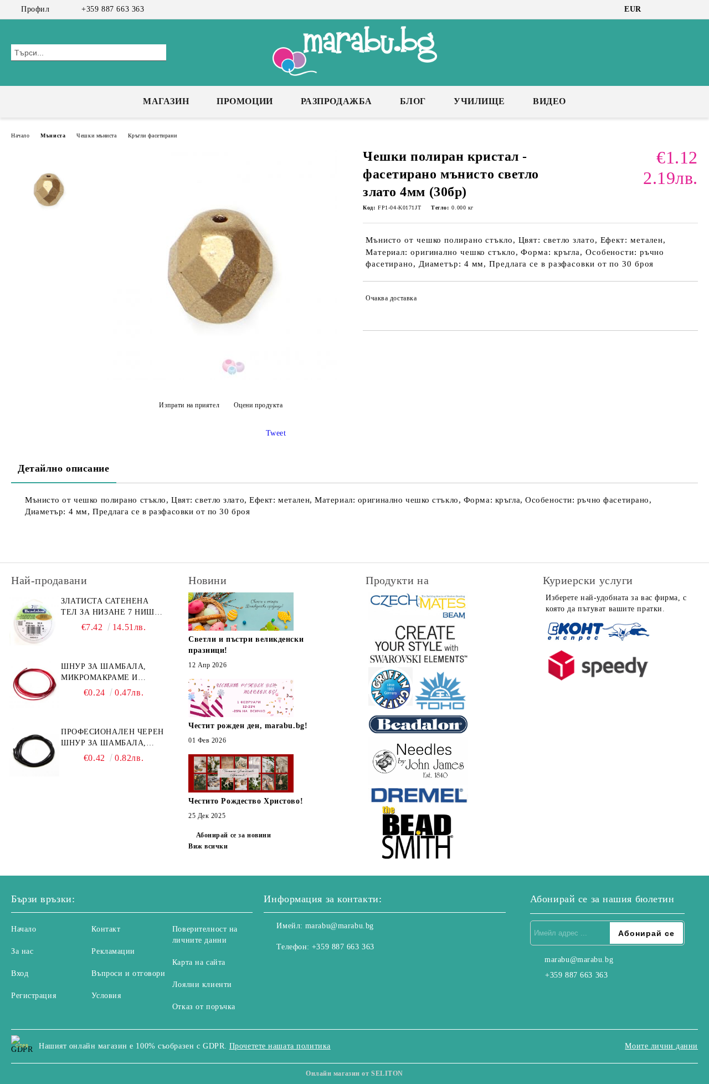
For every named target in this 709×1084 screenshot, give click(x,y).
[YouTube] (692, 9)
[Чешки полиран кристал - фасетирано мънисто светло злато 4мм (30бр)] (220, 378)
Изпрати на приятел (189, 405)
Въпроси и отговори (128, 973)
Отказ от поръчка (203, 1007)
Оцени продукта (258, 405)
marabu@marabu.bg (339, 926)
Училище (479, 101)
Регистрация (33, 995)
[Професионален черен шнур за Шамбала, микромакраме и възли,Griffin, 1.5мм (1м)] (34, 751)
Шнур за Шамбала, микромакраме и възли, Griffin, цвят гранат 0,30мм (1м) (106, 672)
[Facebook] (659, 9)
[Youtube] (321, 969)
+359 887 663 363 (112, 9)
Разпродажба (336, 101)
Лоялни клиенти (202, 984)
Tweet (276, 433)
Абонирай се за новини (233, 835)
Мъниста (52, 135)
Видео (549, 101)
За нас (22, 951)
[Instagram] (675, 9)
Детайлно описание (64, 468)
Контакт (105, 929)
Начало (20, 135)
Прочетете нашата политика (280, 1046)
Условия (106, 995)
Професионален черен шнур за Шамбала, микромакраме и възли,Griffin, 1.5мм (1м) (112, 738)
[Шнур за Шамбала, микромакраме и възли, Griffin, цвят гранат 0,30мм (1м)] (34, 686)
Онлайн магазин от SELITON (354, 1073)
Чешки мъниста (96, 135)
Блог (413, 101)
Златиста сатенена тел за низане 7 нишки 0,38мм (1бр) (113, 607)
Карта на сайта (198, 962)
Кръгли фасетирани (152, 135)
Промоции (245, 101)
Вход (19, 973)
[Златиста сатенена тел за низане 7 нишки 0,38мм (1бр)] (34, 621)
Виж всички (208, 846)
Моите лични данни (661, 1046)
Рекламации (113, 951)
